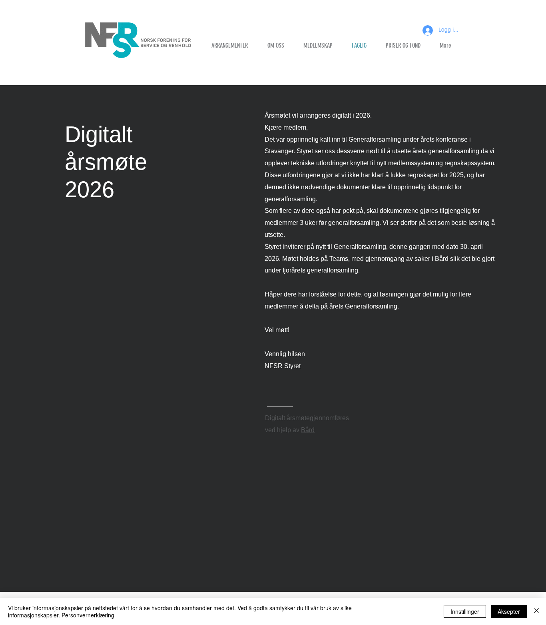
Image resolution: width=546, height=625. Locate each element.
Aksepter (509, 611)
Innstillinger (464, 611)
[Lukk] (536, 611)
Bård (308, 430)
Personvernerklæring (88, 615)
